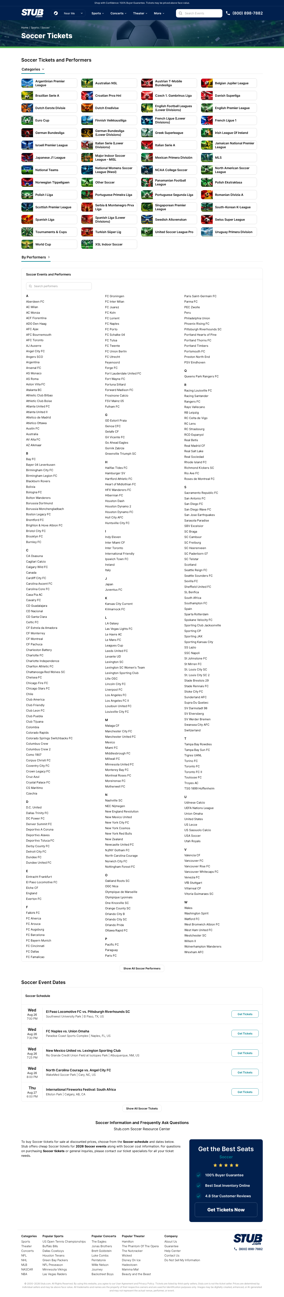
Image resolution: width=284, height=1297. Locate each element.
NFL (24, 1255)
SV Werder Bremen (197, 719)
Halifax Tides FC (116, 468)
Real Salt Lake (193, 451)
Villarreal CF (192, 888)
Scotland (190, 564)
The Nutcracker (132, 1251)
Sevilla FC (191, 581)
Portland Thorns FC (197, 340)
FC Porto (111, 329)
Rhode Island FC (195, 462)
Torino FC (191, 761)
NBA (24, 1274)
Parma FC (191, 301)
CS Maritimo (34, 788)
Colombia (32, 727)
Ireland (110, 564)
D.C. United (34, 807)
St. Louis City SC (195, 669)
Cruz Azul (32, 777)
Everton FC (34, 899)
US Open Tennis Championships (64, 1241)
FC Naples (112, 323)
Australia (32, 434)
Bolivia (30, 487)
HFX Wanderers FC (118, 490)
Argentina (32, 362)
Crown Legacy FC (38, 771)
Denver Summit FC (39, 824)
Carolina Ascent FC (39, 583)
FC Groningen (114, 296)
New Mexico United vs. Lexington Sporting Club (83, 1051)
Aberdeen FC (35, 301)
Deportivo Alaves (38, 835)
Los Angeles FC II (117, 700)
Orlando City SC (116, 919)
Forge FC (111, 368)
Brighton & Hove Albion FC (44, 525)
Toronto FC (192, 766)
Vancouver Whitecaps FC (201, 872)
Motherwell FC (115, 786)
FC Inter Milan (114, 301)
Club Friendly (35, 705)
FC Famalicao (35, 957)
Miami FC (111, 748)
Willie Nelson (100, 1265)
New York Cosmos (117, 828)
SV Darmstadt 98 (195, 708)
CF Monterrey (35, 633)
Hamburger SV (115, 473)
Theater (138, 13)
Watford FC (192, 919)
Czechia (31, 793)
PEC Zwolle (192, 307)
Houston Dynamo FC (119, 512)
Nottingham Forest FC (120, 866)
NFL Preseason (53, 1265)
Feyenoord (112, 362)
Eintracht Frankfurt (39, 877)
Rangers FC (192, 401)
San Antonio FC (195, 498)
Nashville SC (113, 800)
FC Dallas (32, 951)
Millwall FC (112, 759)
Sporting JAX (193, 636)
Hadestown (129, 1265)
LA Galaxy (112, 623)
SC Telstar (191, 559)
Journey (97, 1269)
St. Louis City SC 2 (197, 675)
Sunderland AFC (195, 697)
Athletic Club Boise (39, 401)
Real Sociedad (194, 457)
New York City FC (117, 822)
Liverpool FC (113, 689)
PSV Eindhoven (194, 362)
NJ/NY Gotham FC (117, 850)
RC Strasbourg (194, 429)
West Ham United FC (198, 930)
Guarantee (171, 1246)
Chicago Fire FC (37, 683)
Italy (108, 570)
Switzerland (192, 730)
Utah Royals (192, 841)
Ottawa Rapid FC (116, 930)
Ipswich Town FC (116, 559)
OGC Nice (111, 886)
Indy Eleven (113, 537)
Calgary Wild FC (37, 567)
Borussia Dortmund (39, 503)
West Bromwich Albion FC (202, 924)
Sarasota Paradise (196, 520)
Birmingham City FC (39, 470)
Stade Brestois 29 (196, 680)
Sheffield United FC (197, 587)
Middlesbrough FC (117, 753)
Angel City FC (35, 351)
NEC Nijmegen (115, 806)
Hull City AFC (114, 517)
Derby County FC (38, 846)
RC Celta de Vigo (195, 418)
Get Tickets (245, 1014)
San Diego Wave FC (197, 509)
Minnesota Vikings (55, 1269)
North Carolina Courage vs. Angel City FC (78, 1070)
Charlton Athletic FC (40, 666)
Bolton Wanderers (38, 498)
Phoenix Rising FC (196, 323)
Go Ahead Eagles (116, 442)
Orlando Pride (114, 925)
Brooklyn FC (34, 536)
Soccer (45, 27)
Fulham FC (112, 406)
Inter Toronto (114, 548)
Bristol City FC (36, 531)
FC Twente (112, 346)
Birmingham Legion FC (41, 476)
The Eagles (99, 1241)
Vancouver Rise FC (197, 866)
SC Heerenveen (195, 548)
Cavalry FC (33, 600)
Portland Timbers (196, 346)
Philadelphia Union (197, 318)
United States (193, 819)
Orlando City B (115, 914)
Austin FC (32, 428)
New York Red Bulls (118, 833)
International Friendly (119, 553)
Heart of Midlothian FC (120, 484)
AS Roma (32, 379)
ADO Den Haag (36, 323)
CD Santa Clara (36, 617)
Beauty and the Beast (136, 1274)
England (31, 893)
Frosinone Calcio (116, 395)
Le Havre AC (113, 634)
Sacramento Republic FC (201, 493)
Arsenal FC (33, 368)
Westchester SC (195, 935)
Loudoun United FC (118, 706)
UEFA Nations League (199, 808)
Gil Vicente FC (115, 437)
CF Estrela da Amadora (41, 628)
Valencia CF (192, 855)
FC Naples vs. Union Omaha (67, 1031)
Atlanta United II (37, 412)
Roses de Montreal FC (199, 479)
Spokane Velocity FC (198, 620)
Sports (96, 13)
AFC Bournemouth (38, 335)
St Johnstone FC (195, 658)
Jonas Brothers (102, 1246)
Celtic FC (32, 622)
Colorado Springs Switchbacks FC (49, 738)
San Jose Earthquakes (199, 515)
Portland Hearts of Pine (200, 335)
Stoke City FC (193, 691)
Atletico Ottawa (36, 423)
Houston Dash (114, 501)
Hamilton (128, 1241)
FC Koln (110, 312)
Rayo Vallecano (194, 407)
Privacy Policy (146, 1283)
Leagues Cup (114, 645)
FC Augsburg (35, 929)
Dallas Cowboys (53, 1251)
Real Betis (191, 440)
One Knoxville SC (117, 903)
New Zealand (114, 839)
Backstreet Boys (103, 1274)
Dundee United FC (38, 862)
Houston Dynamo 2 (118, 506)
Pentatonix (99, 1260)
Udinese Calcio (194, 802)
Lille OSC (111, 678)
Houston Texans (54, 1255)
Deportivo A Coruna (39, 829)
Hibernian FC (114, 495)
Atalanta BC (34, 390)
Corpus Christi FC (38, 760)
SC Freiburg (192, 542)
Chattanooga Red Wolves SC (45, 672)
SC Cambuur (193, 537)
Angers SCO (34, 357)
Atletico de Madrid (38, 417)
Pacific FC (112, 944)
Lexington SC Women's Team (125, 667)
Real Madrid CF (194, 446)
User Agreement (124, 1283)
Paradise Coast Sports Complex (67, 1036)
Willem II (190, 941)
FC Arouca (33, 924)
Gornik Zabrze (114, 448)
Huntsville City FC (117, 523)
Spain (188, 609)
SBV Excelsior (193, 526)
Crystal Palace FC (38, 782)
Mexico (110, 742)
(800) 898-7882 (251, 1249)
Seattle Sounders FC (198, 575)
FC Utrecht (112, 357)
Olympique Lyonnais (119, 897)
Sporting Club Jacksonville (202, 625)
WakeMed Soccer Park (61, 1075)
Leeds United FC (116, 651)
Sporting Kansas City (198, 642)
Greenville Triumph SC (120, 453)
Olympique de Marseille (121, 892)
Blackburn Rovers (38, 481)
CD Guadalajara (36, 606)
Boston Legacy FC (38, 514)
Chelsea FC (34, 677)
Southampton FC (195, 603)
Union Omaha (193, 813)
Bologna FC (34, 492)
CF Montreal (34, 639)
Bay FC (31, 459)
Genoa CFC (113, 426)
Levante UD (113, 656)
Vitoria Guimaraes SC (198, 894)
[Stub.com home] (248, 1239)
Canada (31, 572)
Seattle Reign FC (195, 570)
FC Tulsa (111, 340)
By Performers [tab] (34, 257)
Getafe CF (112, 431)
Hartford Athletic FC (118, 479)
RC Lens (190, 423)
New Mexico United (118, 817)
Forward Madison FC (119, 390)
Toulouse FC (193, 777)
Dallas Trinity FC (37, 813)
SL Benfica (191, 592)
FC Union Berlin (116, 351)
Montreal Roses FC (118, 775)
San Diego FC (193, 504)
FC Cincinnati (35, 946)
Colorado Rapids (37, 732)
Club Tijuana (34, 721)
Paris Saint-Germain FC (200, 296)
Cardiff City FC (36, 578)
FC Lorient (112, 318)
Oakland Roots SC (117, 881)
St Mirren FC (193, 664)
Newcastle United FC (119, 844)
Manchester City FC (118, 731)
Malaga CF (112, 725)
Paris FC (111, 955)
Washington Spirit (196, 913)
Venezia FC (192, 877)
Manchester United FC (120, 736)
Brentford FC (35, 520)
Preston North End (197, 357)
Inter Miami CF (115, 542)
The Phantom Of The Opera (140, 1246)
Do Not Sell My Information (182, 1260)
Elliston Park (54, 1094)
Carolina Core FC (38, 589)
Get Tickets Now (226, 1210)
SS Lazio (190, 647)
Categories (31, 69)
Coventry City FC (37, 766)
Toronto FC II (193, 772)
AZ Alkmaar (34, 445)
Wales (188, 908)
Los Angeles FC (116, 695)
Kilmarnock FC (115, 609)
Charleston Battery (39, 650)
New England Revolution (122, 811)
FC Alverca (33, 918)
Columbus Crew (37, 743)
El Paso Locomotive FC (41, 882)
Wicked (127, 1255)
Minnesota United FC (119, 764)
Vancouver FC (193, 860)
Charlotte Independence (42, 661)
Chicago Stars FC (38, 688)
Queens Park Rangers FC (201, 376)
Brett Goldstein (102, 1251)
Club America (35, 699)
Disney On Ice (131, 1260)
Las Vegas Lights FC (119, 629)
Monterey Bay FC (117, 770)
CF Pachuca (34, 644)
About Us (170, 1241)
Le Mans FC (113, 640)
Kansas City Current (119, 604)
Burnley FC (33, 542)
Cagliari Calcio (36, 561)
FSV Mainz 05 (114, 401)
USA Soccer (192, 835)
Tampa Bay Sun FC (197, 750)
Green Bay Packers (55, 1260)
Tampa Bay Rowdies (198, 744)
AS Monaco (34, 373)
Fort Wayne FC (115, 379)
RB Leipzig (191, 412)
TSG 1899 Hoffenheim (199, 788)
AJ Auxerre (33, 346)
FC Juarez (112, 307)
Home (24, 27)
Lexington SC (114, 662)
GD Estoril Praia (116, 420)
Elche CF (32, 888)
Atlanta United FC (38, 406)
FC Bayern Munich (38, 940)
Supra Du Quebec (196, 702)
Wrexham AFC (194, 952)
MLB (24, 1265)
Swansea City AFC (196, 724)
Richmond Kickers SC (199, 468)
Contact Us (171, 1255)
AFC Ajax (32, 329)
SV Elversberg (194, 713)
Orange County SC (118, 908)
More (157, 13)
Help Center (172, 1251)
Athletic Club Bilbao (39, 395)
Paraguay (111, 950)
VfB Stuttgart (193, 883)
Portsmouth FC (194, 351)
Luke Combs (100, 1255)
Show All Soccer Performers (142, 968)
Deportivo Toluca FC (40, 840)
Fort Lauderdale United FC (123, 373)
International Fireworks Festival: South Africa (81, 1089)
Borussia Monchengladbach (45, 509)
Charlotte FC (34, 655)
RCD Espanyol (194, 434)
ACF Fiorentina (36, 318)
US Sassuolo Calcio (197, 830)
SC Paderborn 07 (196, 553)
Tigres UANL (193, 755)
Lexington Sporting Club (122, 673)
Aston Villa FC (35, 384)
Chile (29, 694)
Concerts (117, 13)
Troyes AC (191, 783)
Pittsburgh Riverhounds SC (203, 329)
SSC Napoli (192, 653)
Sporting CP (192, 631)
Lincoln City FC (115, 684)
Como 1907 (34, 755)
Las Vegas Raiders (55, 1274)
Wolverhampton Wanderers (202, 946)
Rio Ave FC (191, 473)
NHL (24, 1260)
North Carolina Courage (121, 855)
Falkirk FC (33, 913)
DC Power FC (35, 818)
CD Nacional (34, 611)
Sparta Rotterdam (196, 614)
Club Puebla (34, 716)
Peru (187, 312)
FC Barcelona (35, 935)
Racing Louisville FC (198, 390)
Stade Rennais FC (196, 686)
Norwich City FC (116, 861)
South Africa (192, 598)
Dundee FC (34, 857)
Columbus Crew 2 (38, 749)
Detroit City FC (36, 851)
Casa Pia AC (34, 594)
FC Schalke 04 (115, 335)
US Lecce (190, 824)
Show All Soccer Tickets (142, 1108)
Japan (109, 584)
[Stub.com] (32, 13)
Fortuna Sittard (115, 384)
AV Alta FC (33, 439)
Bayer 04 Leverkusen (40, 464)
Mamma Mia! (130, 1269)
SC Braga (190, 531)
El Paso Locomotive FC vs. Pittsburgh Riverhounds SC (88, 1012)
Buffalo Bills (50, 1246)
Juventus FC (113, 589)
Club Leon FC (35, 710)
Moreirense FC (115, 781)
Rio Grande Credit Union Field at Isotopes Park (77, 1055)
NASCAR (27, 1269)
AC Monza (33, 312)
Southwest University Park (63, 1016)
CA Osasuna (34, 556)
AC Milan (32, 307)
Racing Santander (196, 396)
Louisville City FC (117, 711)
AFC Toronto (34, 340)
